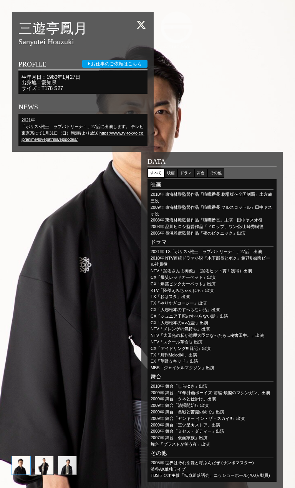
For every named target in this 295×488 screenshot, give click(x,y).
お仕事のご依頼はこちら (116, 64)
